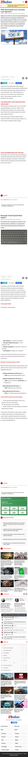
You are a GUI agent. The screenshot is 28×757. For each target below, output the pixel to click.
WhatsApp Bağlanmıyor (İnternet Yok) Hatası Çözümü (19, 577)
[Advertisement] (14, 60)
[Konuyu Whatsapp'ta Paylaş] (6, 83)
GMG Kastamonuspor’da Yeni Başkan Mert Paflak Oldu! (20, 683)
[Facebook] (12, 722)
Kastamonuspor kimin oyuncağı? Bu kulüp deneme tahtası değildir (16, 5)
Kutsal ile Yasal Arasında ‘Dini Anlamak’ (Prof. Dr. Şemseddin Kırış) (19, 605)
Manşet (7, 76)
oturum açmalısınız (13, 199)
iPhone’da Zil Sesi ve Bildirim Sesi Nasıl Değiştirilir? (19, 710)
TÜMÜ (12, 594)
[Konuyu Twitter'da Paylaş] (4, 83)
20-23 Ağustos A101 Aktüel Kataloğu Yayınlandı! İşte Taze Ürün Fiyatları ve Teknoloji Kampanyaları (7, 711)
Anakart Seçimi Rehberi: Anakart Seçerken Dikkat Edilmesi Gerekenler (6, 577)
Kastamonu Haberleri (14, 755)
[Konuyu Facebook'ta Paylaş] (2, 83)
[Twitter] (14, 722)
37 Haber (12, 76)
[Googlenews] (16, 722)
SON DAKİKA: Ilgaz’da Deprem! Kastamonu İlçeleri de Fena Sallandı (20, 590)
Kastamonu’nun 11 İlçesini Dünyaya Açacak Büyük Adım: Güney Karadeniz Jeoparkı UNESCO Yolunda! (20, 697)
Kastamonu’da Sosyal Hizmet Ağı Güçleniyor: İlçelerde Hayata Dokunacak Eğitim (19, 562)
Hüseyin (9, 599)
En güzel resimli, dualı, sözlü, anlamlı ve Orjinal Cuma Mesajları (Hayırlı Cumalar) (6, 683)
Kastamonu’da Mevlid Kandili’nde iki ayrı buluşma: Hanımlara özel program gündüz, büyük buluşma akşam (7, 563)
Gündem (6, 13)
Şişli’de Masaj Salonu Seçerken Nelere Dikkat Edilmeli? (6, 697)
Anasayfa (2, 13)
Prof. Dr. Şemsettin (22, 600)
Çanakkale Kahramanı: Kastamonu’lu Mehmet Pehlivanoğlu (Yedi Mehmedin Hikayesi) (6, 605)
